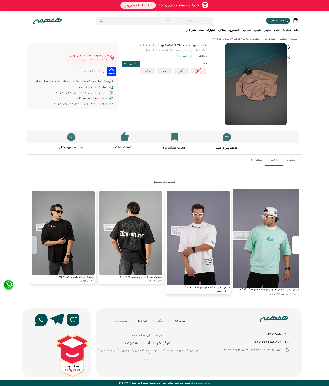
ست (201, 30)
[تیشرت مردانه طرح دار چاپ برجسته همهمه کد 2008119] (266, 238)
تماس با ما (121, 321)
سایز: (204, 63)
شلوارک (211, 30)
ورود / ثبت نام (279, 20)
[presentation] (297, 245)
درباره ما (142, 321)
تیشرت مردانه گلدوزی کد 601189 (76, 277)
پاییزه (257, 30)
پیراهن (222, 30)
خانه (296, 30)
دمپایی (247, 30)
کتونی (267, 30)
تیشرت (287, 30)
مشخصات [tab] (274, 160)
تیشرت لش (269, 39)
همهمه (293, 39)
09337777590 (274, 334)
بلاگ (160, 321)
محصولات (180, 321)
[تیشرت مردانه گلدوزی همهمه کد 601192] (198, 238)
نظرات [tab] (256, 160)
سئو (192, 383)
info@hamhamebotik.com (267, 342)
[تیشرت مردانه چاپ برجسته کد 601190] (130, 233)
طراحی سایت (203, 383)
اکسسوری (234, 30)
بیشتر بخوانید (147, 360)
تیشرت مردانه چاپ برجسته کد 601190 (141, 277)
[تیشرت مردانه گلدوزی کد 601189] (63, 233)
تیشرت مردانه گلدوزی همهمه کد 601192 (207, 287)
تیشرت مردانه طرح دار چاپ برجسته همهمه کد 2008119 (268, 289)
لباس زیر (191, 30)
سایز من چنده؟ (131, 64)
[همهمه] (47, 21)
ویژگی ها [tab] (290, 160)
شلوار (277, 30)
